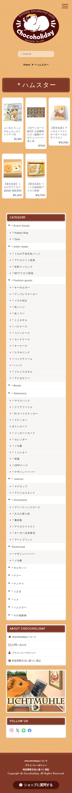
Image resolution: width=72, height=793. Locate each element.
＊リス (15, 599)
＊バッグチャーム (22, 358)
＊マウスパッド (21, 400)
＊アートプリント (22, 539)
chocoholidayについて (24, 637)
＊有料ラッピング (22, 266)
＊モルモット (19, 567)
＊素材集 (17, 520)
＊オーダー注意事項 (23, 533)
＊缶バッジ (18, 307)
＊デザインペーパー (23, 471)
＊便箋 (16, 458)
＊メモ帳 (17, 446)
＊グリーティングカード (26, 507)
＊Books (16, 385)
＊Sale (16, 239)
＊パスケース (19, 326)
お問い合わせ (19, 644)
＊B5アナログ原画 (22, 273)
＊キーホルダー (21, 287)
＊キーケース (19, 345)
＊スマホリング (21, 352)
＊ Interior (17, 479)
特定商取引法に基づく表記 (26, 660)
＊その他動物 (19, 615)
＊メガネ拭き (19, 300)
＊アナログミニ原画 (23, 260)
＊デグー (16, 575)
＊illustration (19, 500)
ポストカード (19, 426)
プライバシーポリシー (24, 652)
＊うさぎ (16, 591)
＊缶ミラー (18, 313)
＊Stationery (19, 393)
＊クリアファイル (22, 407)
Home (26, 64)
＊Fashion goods (21, 280)
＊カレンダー (19, 439)
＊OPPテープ (20, 465)
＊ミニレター (19, 452)
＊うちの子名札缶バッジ (26, 253)
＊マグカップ (19, 486)
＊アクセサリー (21, 378)
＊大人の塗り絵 (21, 513)
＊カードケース (21, 339)
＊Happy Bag (20, 232)
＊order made (19, 246)
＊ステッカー (19, 420)
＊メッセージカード (23, 433)
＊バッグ (17, 365)
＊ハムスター (19, 607)
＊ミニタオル (19, 320)
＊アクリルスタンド (23, 492)
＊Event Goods (20, 225)
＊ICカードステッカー (25, 413)
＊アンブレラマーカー (25, 294)
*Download (18, 546)
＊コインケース (21, 333)
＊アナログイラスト (23, 526)
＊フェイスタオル (22, 371)
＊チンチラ (17, 583)
